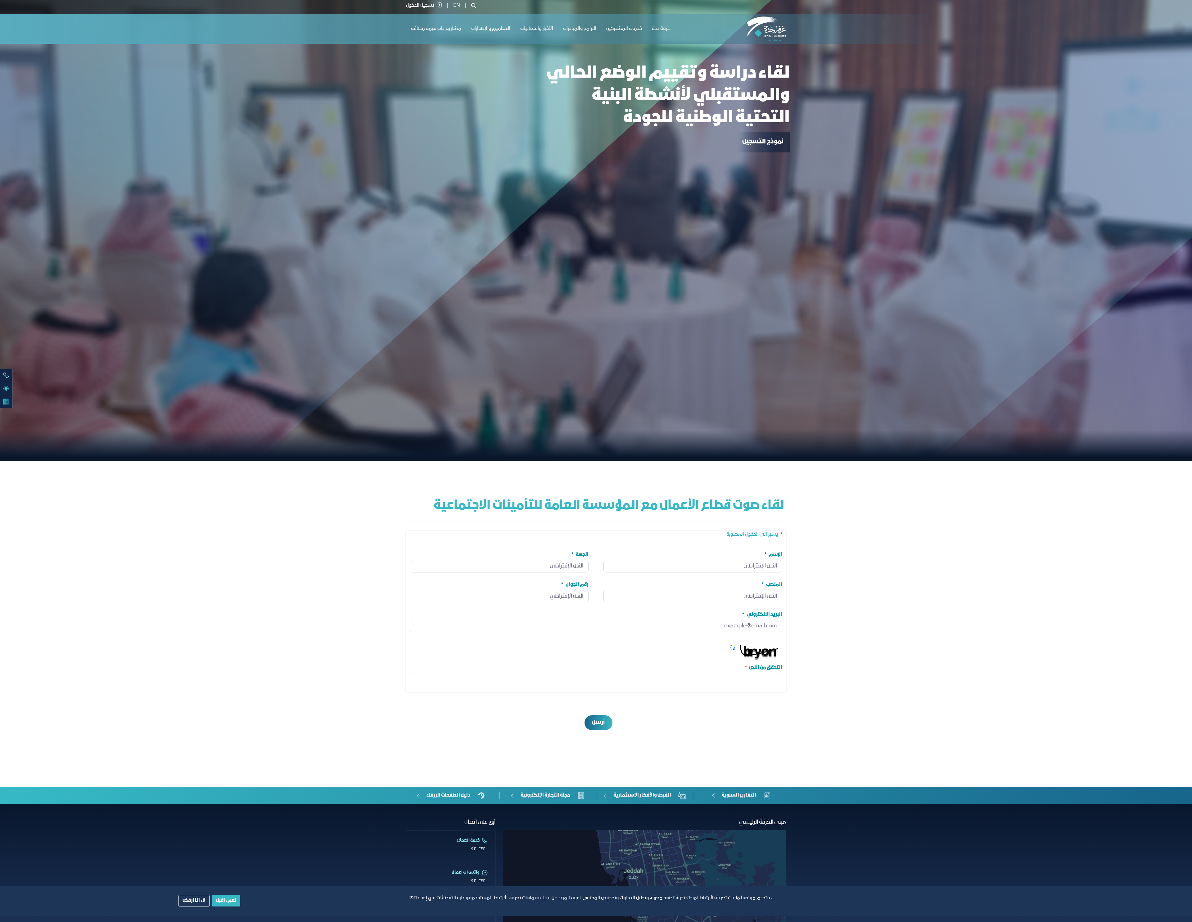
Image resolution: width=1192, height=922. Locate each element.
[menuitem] (456, 5)
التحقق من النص (763, 667)
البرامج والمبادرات (579, 29)
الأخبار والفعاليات (536, 29)
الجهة (582, 555)
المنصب (774, 584)
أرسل (598, 722)
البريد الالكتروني (764, 615)
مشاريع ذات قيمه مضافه (436, 29)
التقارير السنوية (739, 795)
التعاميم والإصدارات (490, 29)
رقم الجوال (577, 584)
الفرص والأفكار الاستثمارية (642, 795)
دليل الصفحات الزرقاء (448, 795)
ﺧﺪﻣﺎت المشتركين (624, 29)
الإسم (775, 555)
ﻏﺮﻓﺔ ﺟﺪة (661, 29)
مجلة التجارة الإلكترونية (545, 795)
